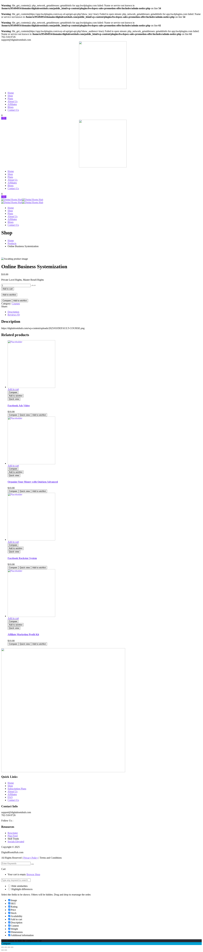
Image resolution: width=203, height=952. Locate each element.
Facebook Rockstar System (22, 558)
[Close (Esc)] (12, 947)
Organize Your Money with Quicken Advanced (33, 481)
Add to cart (8, 289)
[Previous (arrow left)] (2, 950)
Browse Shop (33, 874)
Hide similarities (19, 886)
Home (11, 240)
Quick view (14, 399)
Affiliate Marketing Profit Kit (23, 634)
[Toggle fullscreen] (5, 947)
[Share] (9, 947)
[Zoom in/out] (2, 947)
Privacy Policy (30, 857)
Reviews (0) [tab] (14, 314)
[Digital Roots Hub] (11, 199)
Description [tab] (13, 312)
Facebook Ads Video (19, 405)
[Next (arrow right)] (5, 950)
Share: (4, 306)
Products (12, 243)
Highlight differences (22, 889)
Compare (7, 300)
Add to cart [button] (13, 389)
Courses (16, 303)
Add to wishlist (9, 295)
